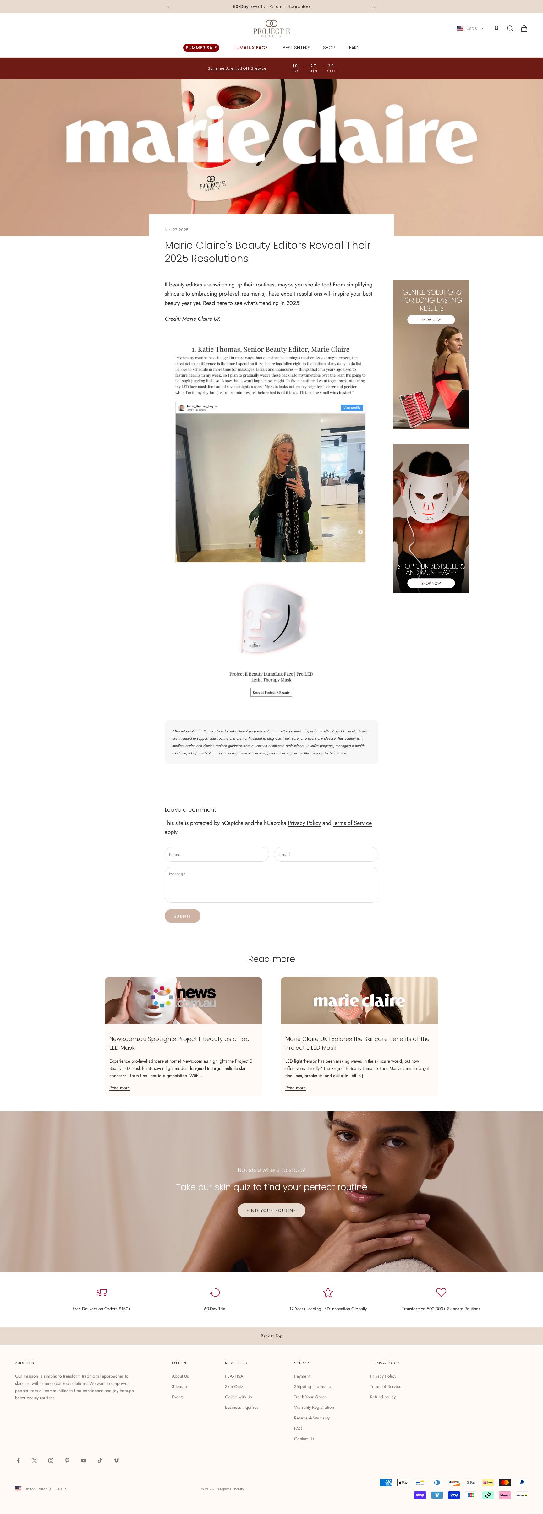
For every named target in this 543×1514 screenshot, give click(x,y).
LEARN (353, 48)
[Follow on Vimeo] (116, 1460)
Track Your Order (310, 1397)
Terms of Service (352, 823)
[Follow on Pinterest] (67, 1460)
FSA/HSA (234, 1376)
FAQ (298, 1428)
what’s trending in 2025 (271, 303)
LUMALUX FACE (251, 48)
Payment (302, 1376)
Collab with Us (238, 1397)
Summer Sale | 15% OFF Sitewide (237, 68)
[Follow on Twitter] (34, 1460)
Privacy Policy (304, 823)
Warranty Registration (314, 1407)
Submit (182, 916)
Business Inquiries (241, 1407)
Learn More (295, 6)
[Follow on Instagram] (51, 1460)
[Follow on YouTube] (83, 1460)
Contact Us (304, 1438)
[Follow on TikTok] (100, 1460)
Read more (119, 1088)
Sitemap (179, 1386)
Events (178, 1397)
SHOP (329, 48)
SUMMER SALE (201, 48)
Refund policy (383, 1397)
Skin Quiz (234, 1386)
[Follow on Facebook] (18, 1460)
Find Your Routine (272, 1210)
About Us (180, 1376)
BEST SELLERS (296, 48)
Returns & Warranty (312, 1418)
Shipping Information (313, 1386)
